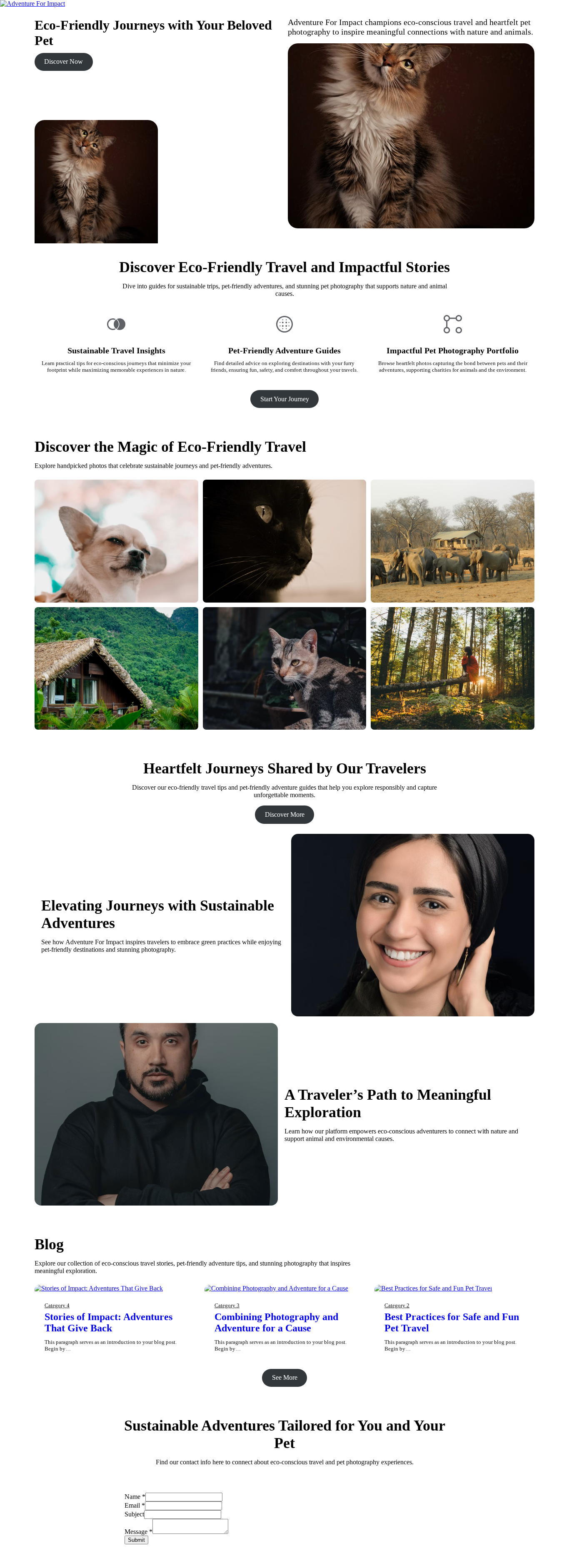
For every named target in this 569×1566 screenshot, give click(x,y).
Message (138, 1531)
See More (284, 1377)
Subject (134, 1514)
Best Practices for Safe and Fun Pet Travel (451, 1322)
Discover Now (63, 61)
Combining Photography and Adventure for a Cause (276, 1322)
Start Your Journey (284, 399)
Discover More (284, 814)
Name (135, 1496)
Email (135, 1505)
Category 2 (396, 1305)
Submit (136, 1540)
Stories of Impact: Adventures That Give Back (108, 1322)
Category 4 (57, 1305)
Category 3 (227, 1305)
